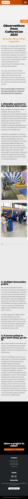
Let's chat (14, 449)
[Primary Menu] (26, 2)
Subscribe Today (14, 488)
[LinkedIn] (13, 476)
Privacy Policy (22, 497)
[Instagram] (16, 476)
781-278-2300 (14, 466)
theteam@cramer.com (14, 460)
